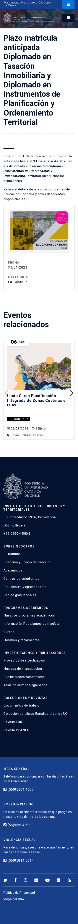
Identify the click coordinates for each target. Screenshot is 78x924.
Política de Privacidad (19, 892)
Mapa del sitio (13, 899)
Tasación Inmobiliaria (44, 166)
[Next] (71, 393)
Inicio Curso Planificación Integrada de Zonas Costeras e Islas (36, 400)
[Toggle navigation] (68, 4)
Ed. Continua (19, 418)
